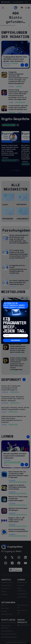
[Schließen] (27, 302)
